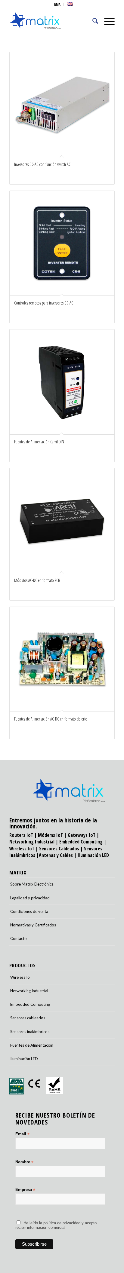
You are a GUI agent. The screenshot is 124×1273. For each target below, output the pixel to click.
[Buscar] (92, 21)
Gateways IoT (81, 835)
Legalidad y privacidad (30, 897)
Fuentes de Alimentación (31, 1045)
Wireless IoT (21, 848)
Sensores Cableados (59, 848)
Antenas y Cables (56, 855)
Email (22, 1134)
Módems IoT (50, 835)
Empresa (25, 1189)
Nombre (24, 1162)
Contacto (18, 938)
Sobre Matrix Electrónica (32, 884)
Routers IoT (21, 835)
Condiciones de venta (29, 911)
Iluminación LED (93, 855)
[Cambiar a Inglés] (70, 4)
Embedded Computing (30, 1004)
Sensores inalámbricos (29, 1031)
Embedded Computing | (82, 841)
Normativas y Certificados (33, 925)
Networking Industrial (31, 841)
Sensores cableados (27, 1017)
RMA (57, 4)
